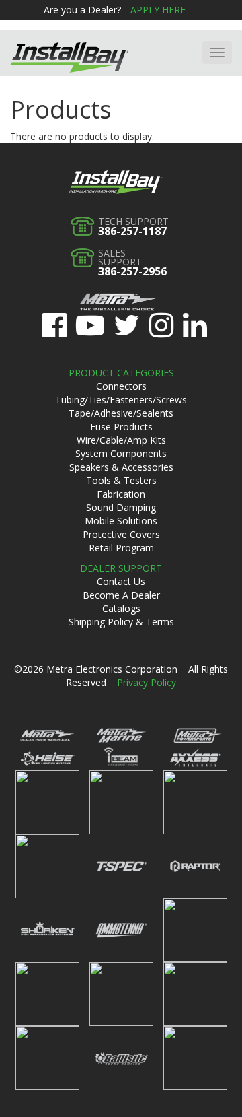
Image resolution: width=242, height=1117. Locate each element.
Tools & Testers (121, 480)
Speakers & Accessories (121, 467)
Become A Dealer (121, 594)
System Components (121, 453)
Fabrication (121, 493)
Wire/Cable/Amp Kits (121, 440)
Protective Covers (121, 534)
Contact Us (121, 581)
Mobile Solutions (121, 520)
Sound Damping (121, 507)
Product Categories (121, 372)
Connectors (121, 386)
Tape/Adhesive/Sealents (121, 413)
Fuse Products (121, 426)
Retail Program (121, 547)
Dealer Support (121, 568)
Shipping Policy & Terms (121, 621)
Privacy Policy (146, 682)
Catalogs (121, 608)
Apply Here (158, 9)
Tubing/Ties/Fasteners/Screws (121, 399)
